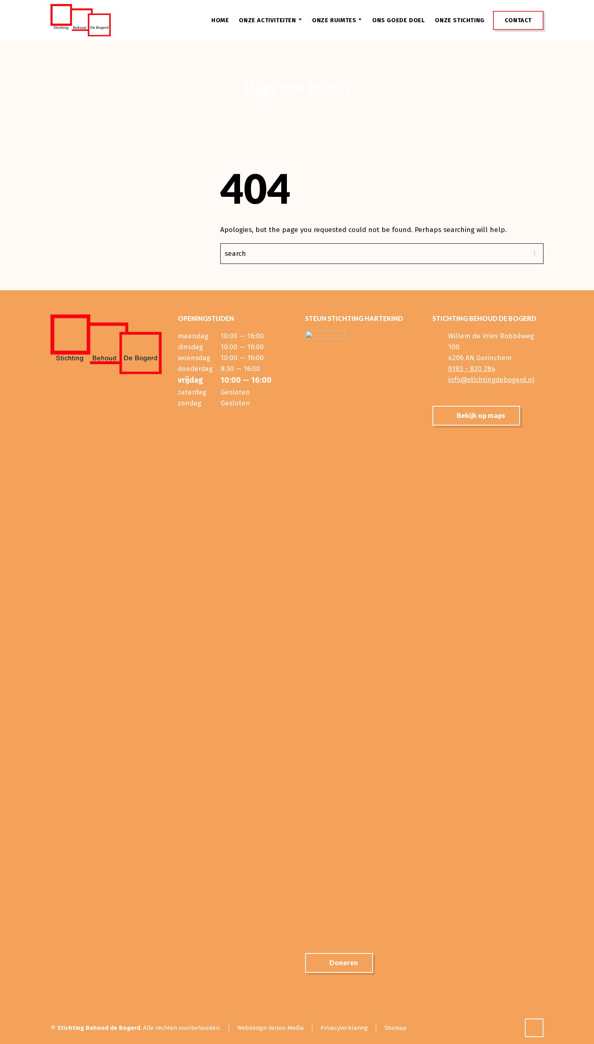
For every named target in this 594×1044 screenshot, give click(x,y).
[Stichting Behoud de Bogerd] (81, 20)
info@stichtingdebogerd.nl (491, 379)
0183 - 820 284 (471, 369)
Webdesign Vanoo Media (270, 1027)
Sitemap (395, 1027)
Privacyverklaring (344, 1027)
